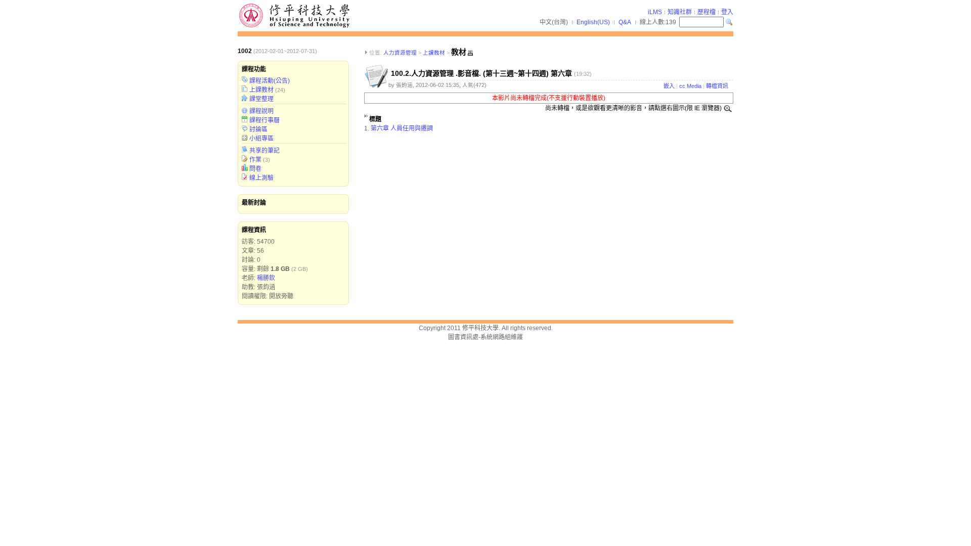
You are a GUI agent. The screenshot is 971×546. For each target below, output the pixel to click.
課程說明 (261, 111)
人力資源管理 (400, 53)
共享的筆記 (264, 150)
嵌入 (669, 86)
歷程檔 (706, 12)
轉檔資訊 (717, 86)
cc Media (690, 86)
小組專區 (261, 138)
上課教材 (261, 90)
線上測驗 (261, 177)
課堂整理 (261, 99)
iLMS (655, 12)
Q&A (625, 22)
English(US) (593, 22)
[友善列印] (470, 53)
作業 (255, 159)
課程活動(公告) (269, 80)
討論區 (258, 129)
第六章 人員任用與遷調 (402, 128)
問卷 (255, 168)
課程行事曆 (264, 120)
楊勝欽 (266, 278)
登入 (727, 12)
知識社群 (680, 12)
